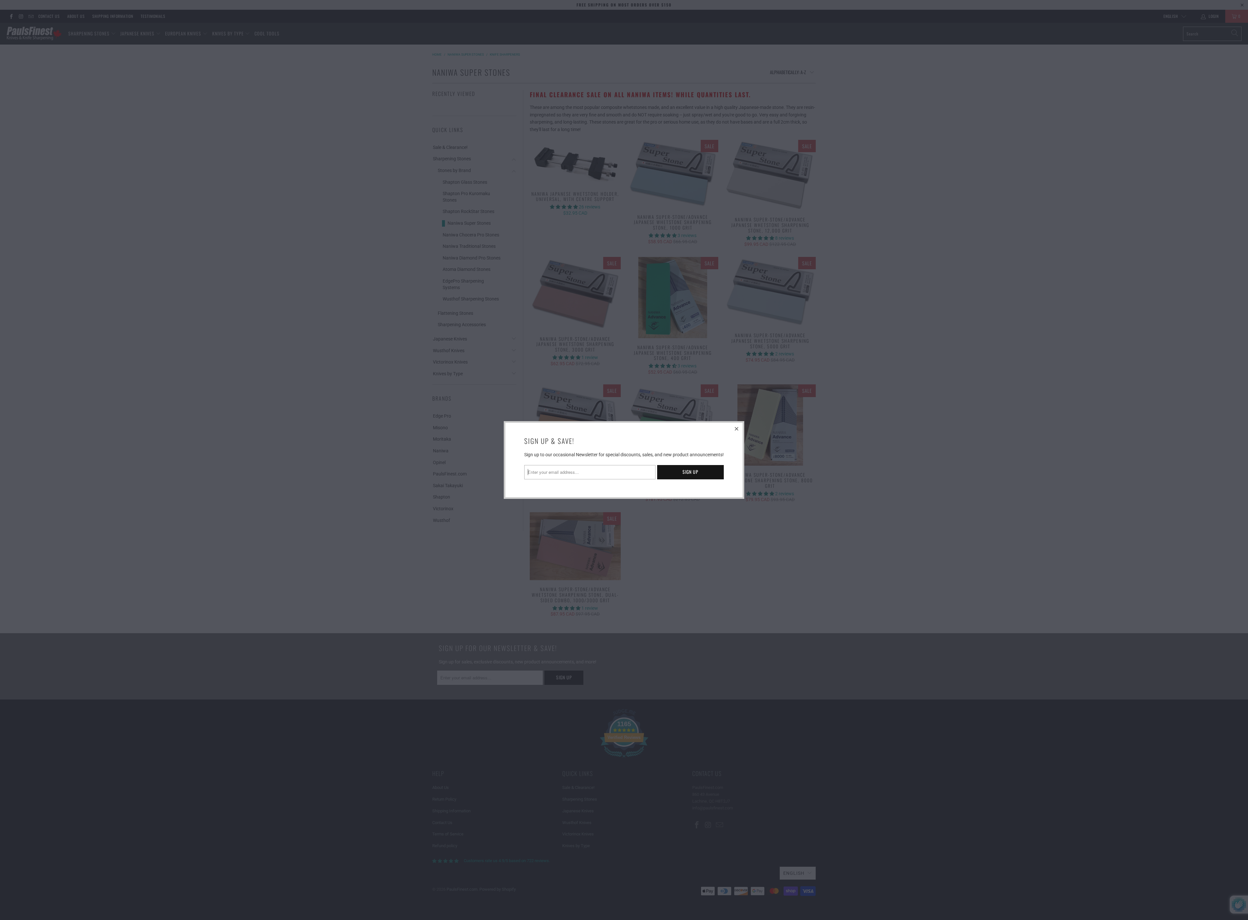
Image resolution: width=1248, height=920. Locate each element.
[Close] (737, 428)
